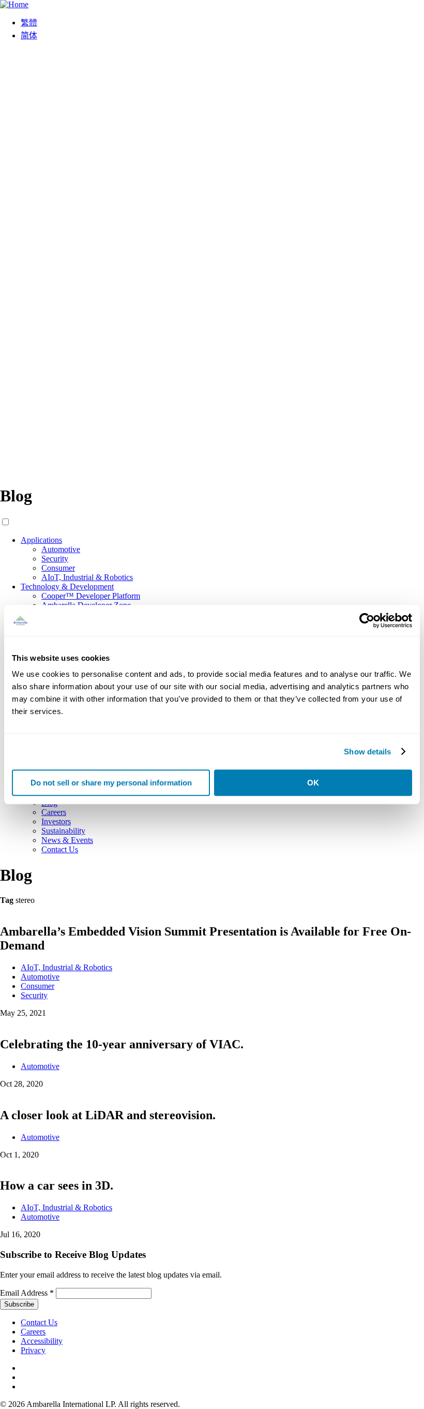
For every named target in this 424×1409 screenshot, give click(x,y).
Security (54, 558)
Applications (41, 540)
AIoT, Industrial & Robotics (87, 577)
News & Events (67, 840)
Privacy (33, 1350)
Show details (367, 751)
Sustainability (63, 830)
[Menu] (212, 470)
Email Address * (27, 1292)
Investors (56, 821)
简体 (29, 35)
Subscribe (19, 1304)
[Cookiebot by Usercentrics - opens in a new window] (367, 620)
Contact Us (59, 849)
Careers (53, 812)
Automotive (60, 549)
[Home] (14, 4)
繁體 (29, 22)
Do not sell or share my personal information (111, 782)
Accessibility (42, 1341)
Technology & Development (67, 586)
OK (313, 782)
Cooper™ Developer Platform (90, 595)
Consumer (58, 567)
